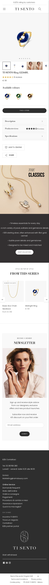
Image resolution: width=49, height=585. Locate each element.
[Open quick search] (39, 9)
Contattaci (7, 523)
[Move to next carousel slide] (46, 299)
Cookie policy (15, 582)
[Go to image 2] (15, 66)
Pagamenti (7, 497)
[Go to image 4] (31, 66)
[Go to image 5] (39, 66)
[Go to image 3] (23, 66)
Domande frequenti (11, 488)
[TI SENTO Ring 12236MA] (19, 96)
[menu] (24, 576)
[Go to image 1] (7, 66)
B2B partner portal (11, 526)
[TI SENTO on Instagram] (10, 563)
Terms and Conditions (19, 579)
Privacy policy (36, 579)
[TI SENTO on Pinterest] (7, 563)
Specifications (11, 136)
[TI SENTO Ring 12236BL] (7, 96)
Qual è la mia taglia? (12, 506)
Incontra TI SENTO (10, 517)
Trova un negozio (10, 520)
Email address (13, 421)
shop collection (24, 252)
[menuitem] (20, 579)
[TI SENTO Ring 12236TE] (30, 96)
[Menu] (4, 9)
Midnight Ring (31, 306)
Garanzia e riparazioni (12, 503)
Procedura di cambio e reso (15, 500)
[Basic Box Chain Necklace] (13, 291)
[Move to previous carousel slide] (2, 299)
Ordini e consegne (11, 494)
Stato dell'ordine (10, 491)
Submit (24, 434)
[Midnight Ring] (35, 291)
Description (10, 121)
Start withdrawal (10, 555)
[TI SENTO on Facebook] (4, 563)
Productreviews (24, 128)
